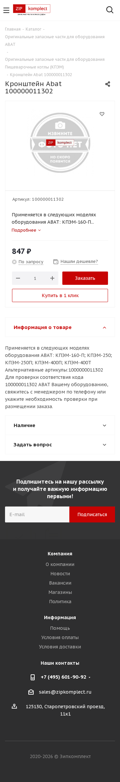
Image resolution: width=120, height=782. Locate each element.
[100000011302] (60, 142)
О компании (60, 564)
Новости (60, 574)
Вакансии (60, 583)
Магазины (60, 592)
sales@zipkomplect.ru (65, 692)
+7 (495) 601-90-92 (63, 677)
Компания (60, 554)
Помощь (60, 628)
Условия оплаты (60, 637)
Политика (60, 602)
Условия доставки (60, 647)
